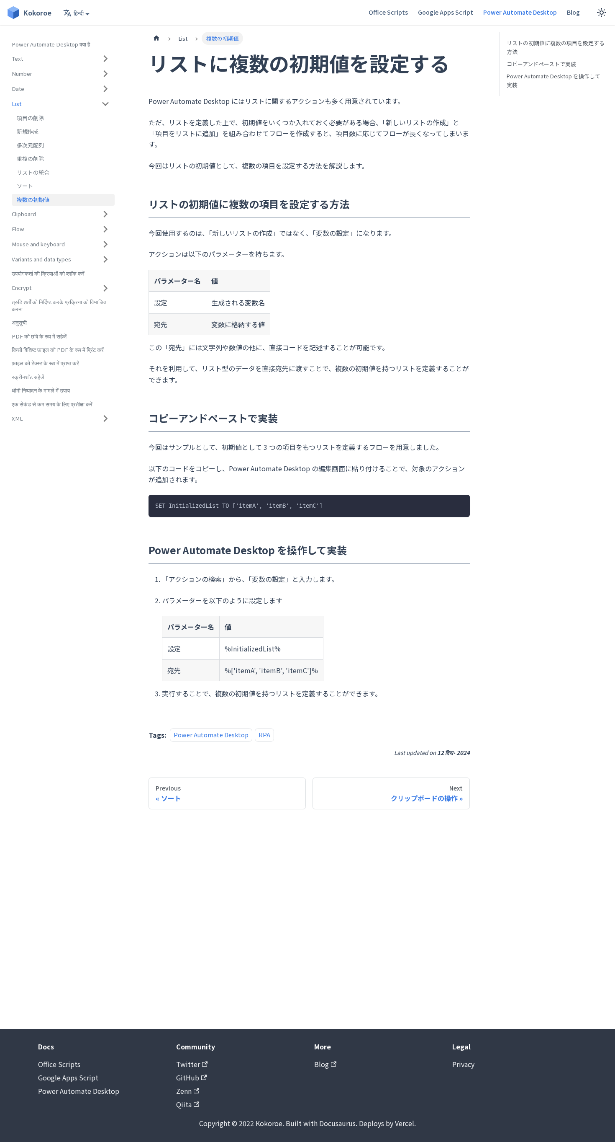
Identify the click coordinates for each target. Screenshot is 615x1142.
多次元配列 (30, 145)
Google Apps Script (445, 12)
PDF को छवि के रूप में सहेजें (39, 336)
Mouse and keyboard (38, 244)
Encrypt (21, 288)
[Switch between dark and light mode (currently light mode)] (601, 12)
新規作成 (27, 132)
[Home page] (156, 38)
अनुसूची (19, 322)
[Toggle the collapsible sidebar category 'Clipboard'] (105, 214)
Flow (18, 229)
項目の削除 (30, 118)
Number (22, 74)
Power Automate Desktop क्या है (51, 44)
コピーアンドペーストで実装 (541, 64)
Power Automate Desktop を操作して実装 (553, 80)
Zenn (184, 1091)
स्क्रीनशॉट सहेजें (28, 377)
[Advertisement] (309, 919)
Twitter (188, 1064)
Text (17, 58)
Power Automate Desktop (520, 12)
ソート (25, 186)
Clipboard (24, 214)
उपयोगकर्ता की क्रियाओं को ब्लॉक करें (48, 273)
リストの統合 (33, 172)
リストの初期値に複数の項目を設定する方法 (556, 47)
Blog (573, 12)
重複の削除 (30, 159)
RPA (264, 735)
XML (17, 418)
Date (18, 89)
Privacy (463, 1064)
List (16, 104)
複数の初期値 (33, 200)
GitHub (187, 1077)
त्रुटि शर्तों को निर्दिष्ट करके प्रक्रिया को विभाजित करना (59, 305)
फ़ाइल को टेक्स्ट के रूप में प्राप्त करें (45, 363)
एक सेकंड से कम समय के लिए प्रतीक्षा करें (52, 404)
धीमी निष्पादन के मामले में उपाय (41, 391)
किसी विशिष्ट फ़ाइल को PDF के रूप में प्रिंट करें (58, 350)
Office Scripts (388, 12)
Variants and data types (41, 259)
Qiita (184, 1104)
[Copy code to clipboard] (459, 505)
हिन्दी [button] (79, 13)
